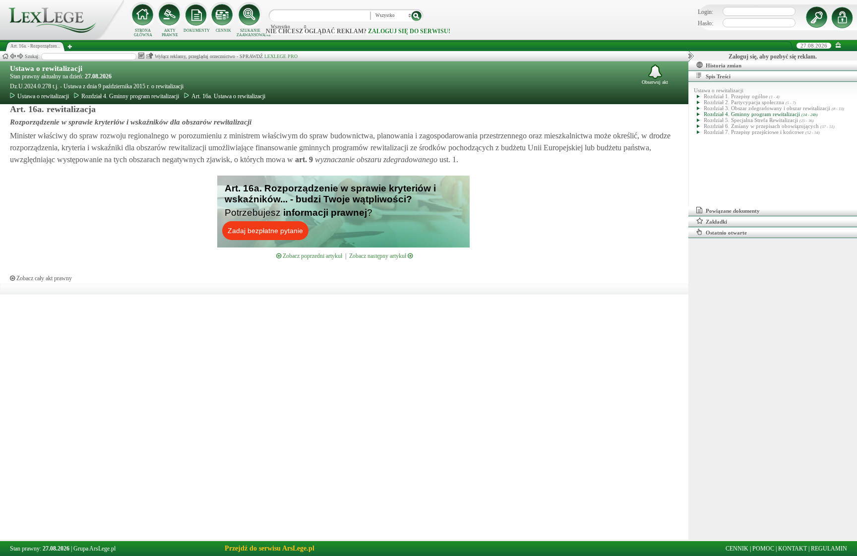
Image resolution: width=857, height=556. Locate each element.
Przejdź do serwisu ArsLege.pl (269, 548)
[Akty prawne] (169, 14)
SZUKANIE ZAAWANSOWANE (250, 32)
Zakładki (716, 222)
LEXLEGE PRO (281, 56)
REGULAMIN (829, 548)
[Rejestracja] (843, 17)
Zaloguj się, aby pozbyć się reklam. (773, 56)
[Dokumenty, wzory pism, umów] (196, 14)
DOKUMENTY (197, 30)
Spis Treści (718, 76)
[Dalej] (20, 56)
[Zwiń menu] (838, 45)
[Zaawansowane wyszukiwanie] (250, 14)
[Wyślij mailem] (149, 56)
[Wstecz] (13, 56)
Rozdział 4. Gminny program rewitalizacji (130, 96)
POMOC (763, 548)
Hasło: (705, 23)
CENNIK (223, 30)
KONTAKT (792, 548)
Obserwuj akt (655, 82)
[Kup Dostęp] (223, 14)
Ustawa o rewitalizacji (46, 68)
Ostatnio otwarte (726, 233)
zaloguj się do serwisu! (409, 31)
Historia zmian (723, 65)
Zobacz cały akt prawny (43, 278)
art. (303, 159)
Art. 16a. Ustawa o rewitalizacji (228, 96)
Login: (705, 11)
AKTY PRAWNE (170, 32)
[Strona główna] (62, 37)
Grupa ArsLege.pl (94, 548)
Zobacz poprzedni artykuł (311, 255)
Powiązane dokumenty (733, 211)
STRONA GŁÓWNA (143, 32)
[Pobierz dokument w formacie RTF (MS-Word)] (141, 56)
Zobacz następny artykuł (378, 255)
